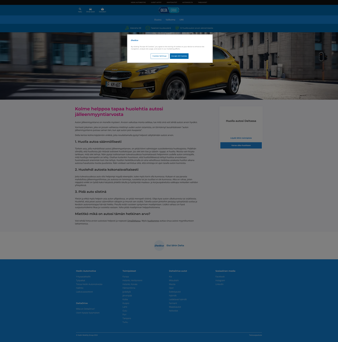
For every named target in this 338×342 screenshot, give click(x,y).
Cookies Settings (159, 56)
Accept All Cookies (179, 56)
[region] (170, 48)
